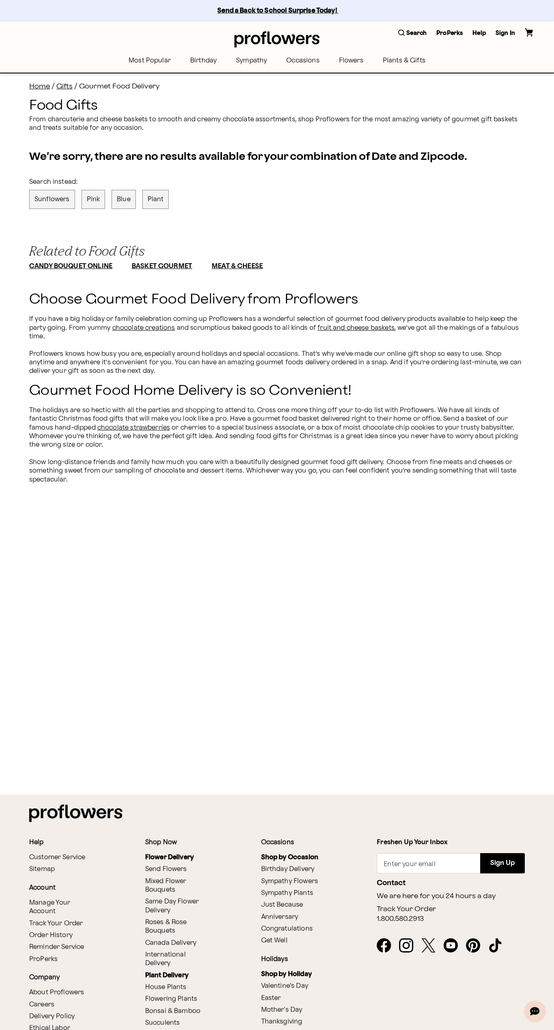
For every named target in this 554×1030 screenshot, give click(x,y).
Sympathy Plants (287, 893)
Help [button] (479, 33)
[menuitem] (149, 61)
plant (156, 199)
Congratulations (287, 929)
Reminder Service (56, 947)
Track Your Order (56, 923)
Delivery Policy (52, 1016)
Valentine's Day (284, 986)
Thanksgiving (282, 1022)
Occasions (302, 61)
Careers (41, 1005)
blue (124, 199)
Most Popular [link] (150, 61)
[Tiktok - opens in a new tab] (498, 946)
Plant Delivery (167, 975)
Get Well (274, 941)
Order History (51, 935)
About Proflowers (56, 992)
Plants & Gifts (404, 61)
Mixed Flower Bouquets (166, 885)
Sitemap (42, 869)
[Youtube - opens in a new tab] (454, 946)
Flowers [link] (351, 61)
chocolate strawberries (133, 428)
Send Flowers (166, 869)
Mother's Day (282, 1010)
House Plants (166, 987)
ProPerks (43, 959)
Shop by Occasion (289, 857)
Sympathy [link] (251, 61)
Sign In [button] (505, 33)
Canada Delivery (170, 943)
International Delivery (165, 959)
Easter (271, 998)
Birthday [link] (203, 61)
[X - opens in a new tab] (431, 946)
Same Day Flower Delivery (172, 906)
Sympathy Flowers (289, 881)
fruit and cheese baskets (356, 328)
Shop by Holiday (286, 974)
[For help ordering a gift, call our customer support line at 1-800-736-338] (277, 39)
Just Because (282, 905)
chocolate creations (143, 328)
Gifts (64, 86)
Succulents (162, 1023)
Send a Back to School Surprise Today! (277, 11)
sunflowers (52, 199)
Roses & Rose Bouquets (166, 926)
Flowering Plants (171, 999)
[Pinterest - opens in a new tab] (476, 946)
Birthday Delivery (288, 869)
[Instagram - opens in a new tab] (409, 946)
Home (39, 86)
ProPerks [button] (449, 33)
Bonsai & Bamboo (172, 1011)
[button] (412, 33)
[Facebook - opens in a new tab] (387, 946)
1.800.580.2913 (400, 919)
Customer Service (57, 857)
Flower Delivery (169, 857)
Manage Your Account (50, 907)
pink (93, 199)
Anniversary (279, 917)
